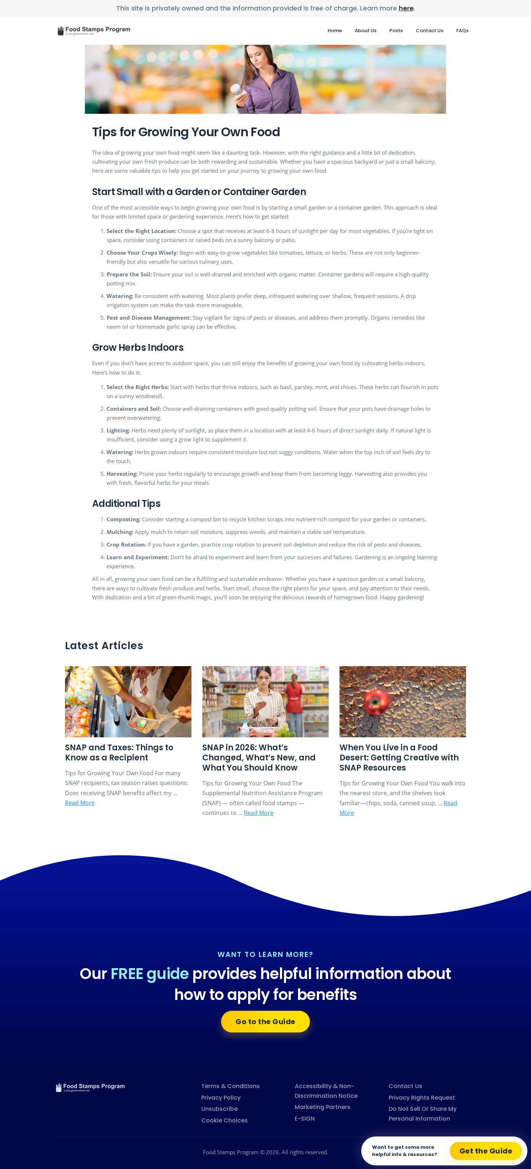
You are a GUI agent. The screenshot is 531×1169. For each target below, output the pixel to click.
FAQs (462, 30)
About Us (365, 30)
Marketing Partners (322, 1107)
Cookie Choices (224, 1120)
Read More (80, 803)
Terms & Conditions (230, 1086)
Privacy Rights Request (422, 1097)
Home (335, 30)
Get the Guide (486, 1151)
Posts (396, 30)
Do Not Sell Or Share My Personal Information (423, 1114)
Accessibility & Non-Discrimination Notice (326, 1091)
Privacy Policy (221, 1097)
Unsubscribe (219, 1109)
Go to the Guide (265, 1022)
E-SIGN (305, 1118)
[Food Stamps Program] (90, 1087)
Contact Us (429, 30)
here (406, 8)
